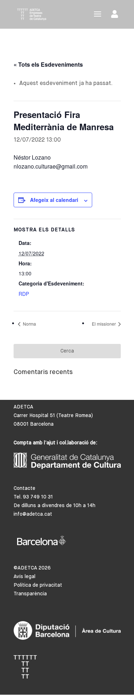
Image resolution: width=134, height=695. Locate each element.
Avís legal (24, 576)
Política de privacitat (38, 585)
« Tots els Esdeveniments (48, 64)
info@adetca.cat (33, 514)
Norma (29, 324)
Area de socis (116, 15)
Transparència (30, 593)
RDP (24, 293)
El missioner (104, 324)
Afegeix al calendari (54, 199)
